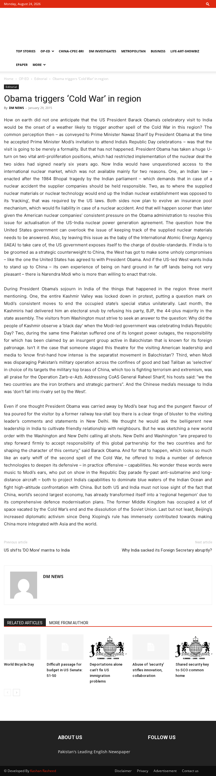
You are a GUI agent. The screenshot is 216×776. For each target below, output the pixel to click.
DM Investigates (102, 51)
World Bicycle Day (19, 664)
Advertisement (165, 770)
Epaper (22, 65)
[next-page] (16, 692)
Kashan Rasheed (43, 770)
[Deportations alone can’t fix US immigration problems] (108, 647)
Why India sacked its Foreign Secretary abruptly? (167, 550)
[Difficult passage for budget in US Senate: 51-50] (65, 647)
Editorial (40, 78)
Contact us (190, 770)
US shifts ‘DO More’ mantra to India (37, 550)
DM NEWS (16, 108)
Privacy (142, 770)
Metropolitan (133, 51)
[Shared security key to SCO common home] (194, 647)
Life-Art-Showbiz (184, 51)
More (37, 65)
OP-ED (45, 51)
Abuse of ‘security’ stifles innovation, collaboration (148, 670)
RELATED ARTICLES (24, 623)
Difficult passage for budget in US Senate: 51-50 (64, 670)
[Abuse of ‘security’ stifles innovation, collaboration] (150, 647)
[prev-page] (7, 692)
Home (9, 78)
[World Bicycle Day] (22, 647)
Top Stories (25, 51)
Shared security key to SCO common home (192, 670)
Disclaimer (123, 770)
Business (158, 51)
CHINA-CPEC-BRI (71, 51)
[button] (208, 4)
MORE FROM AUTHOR (68, 623)
